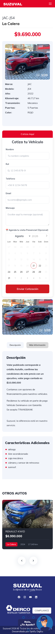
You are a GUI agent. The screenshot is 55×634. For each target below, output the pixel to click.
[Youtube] (30, 597)
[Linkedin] (36, 597)
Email (8, 193)
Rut (7, 164)
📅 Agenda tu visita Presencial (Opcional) (27, 230)
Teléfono (10, 178)
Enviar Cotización (27, 289)
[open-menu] (50, 4)
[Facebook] (18, 597)
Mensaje (10, 208)
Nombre (10, 149)
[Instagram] (24, 597)
